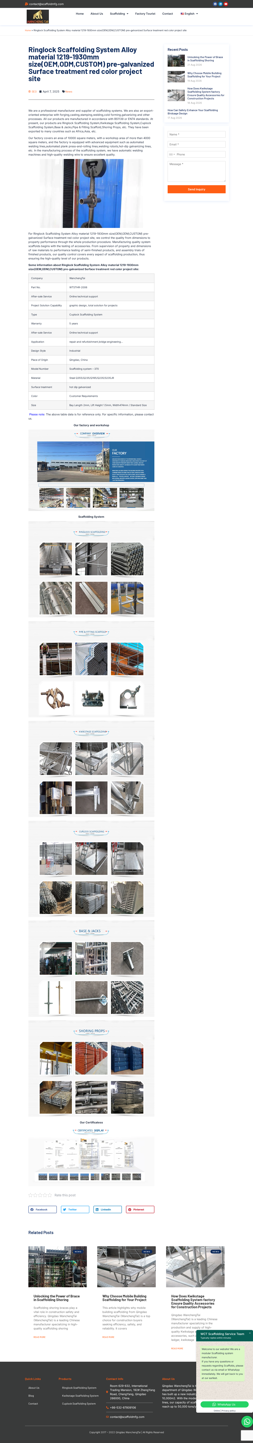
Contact (167, 13)
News (68, 91)
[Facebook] (215, 4)
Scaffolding (117, 13)
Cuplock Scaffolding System (79, 1403)
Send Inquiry (196, 189)
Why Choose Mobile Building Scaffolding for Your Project (124, 1298)
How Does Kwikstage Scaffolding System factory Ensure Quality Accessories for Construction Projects (193, 1301)
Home (80, 13)
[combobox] (172, 154)
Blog (31, 1395)
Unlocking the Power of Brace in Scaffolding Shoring (57, 1298)
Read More (40, 1337)
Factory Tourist (145, 13)
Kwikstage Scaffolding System (80, 1395)
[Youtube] (226, 4)
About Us (97, 13)
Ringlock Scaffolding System (79, 1387)
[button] (42, 1209)
